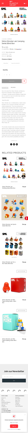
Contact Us (4, 406)
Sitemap (3, 405)
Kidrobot (17, 397)
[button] (14, 49)
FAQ (2, 399)
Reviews (13, 87)
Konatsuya (17, 404)
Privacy (3, 400)
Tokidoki (17, 403)
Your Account (4, 403)
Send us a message (5, 412)
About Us (3, 398)
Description (5, 87)
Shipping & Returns (5, 402)
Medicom (17, 401)
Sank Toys (17, 400)
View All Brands (19, 406)
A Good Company (7, 39)
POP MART (17, 398)
